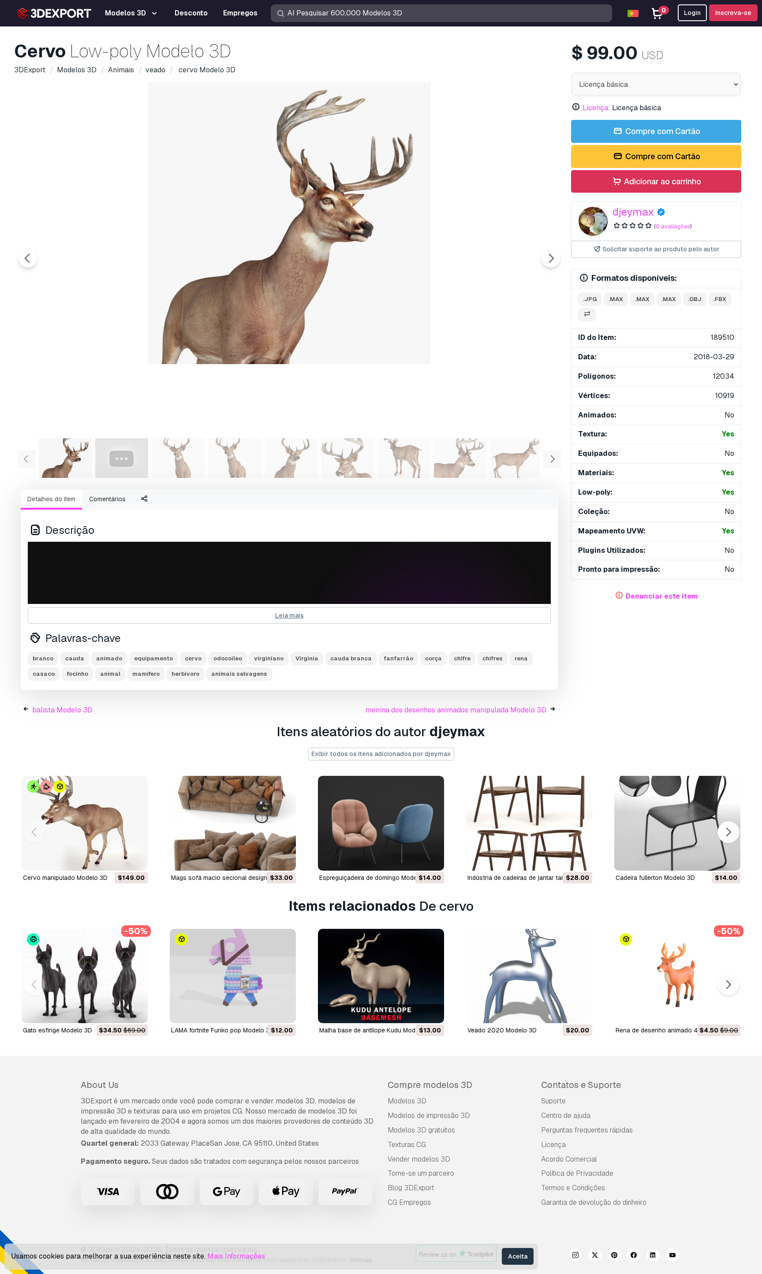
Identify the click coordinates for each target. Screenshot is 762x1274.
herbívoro (185, 674)
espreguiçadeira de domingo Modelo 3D (375, 878)
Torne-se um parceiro (421, 1173)
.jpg (590, 299)
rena (521, 658)
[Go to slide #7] (403, 458)
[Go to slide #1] (65, 458)
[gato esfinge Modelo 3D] (85, 976)
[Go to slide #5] (291, 458)
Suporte (553, 1101)
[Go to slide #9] (516, 458)
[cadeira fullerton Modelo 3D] (677, 823)
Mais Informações (236, 1256)
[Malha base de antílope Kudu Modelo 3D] (381, 976)
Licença (553, 1144)
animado (109, 658)
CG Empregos (409, 1202)
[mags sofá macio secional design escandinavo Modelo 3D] (233, 823)
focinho (77, 674)
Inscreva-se (733, 13)
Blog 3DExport (411, 1187)
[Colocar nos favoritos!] (135, 858)
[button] (728, 832)
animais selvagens (239, 674)
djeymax (633, 212)
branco (43, 658)
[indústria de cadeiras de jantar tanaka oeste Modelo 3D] (529, 823)
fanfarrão (398, 658)
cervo (193, 658)
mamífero (146, 674)
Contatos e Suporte (581, 1085)
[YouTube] (672, 1256)
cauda (74, 658)
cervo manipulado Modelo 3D (65, 878)
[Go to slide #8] (460, 458)
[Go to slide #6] (347, 458)
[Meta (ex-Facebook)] (633, 1256)
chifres (492, 658)
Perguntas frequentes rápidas (587, 1130)
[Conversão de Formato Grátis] (587, 315)
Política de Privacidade (577, 1173)
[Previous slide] (28, 258)
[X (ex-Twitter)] (595, 1256)
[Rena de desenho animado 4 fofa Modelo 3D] (677, 976)
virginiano (269, 658)
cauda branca (351, 658)
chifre (462, 658)
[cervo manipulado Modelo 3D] (85, 823)
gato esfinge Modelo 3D (57, 1030)
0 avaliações (673, 226)
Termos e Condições (573, 1187)
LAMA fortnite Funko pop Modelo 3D (222, 1030)
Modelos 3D (407, 1101)
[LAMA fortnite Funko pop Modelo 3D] (233, 976)
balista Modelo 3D (62, 710)
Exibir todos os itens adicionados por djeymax (381, 754)
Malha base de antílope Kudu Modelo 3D (376, 1030)
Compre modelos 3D (430, 1085)
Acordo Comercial (569, 1159)
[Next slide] (551, 258)
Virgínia (306, 658)
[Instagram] (575, 1256)
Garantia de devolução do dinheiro (593, 1202)
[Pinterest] (614, 1256)
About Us (100, 1085)
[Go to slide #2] (121, 458)
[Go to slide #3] (178, 458)
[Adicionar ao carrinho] (117, 858)
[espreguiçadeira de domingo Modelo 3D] (381, 823)
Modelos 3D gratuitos (421, 1130)
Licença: (596, 107)
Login (692, 13)
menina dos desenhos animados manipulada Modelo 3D (456, 710)
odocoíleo (227, 658)
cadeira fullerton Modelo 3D (655, 878)
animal (110, 674)
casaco (44, 674)
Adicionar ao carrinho (661, 181)
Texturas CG (407, 1144)
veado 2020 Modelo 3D (502, 1030)
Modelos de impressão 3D (429, 1115)
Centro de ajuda (565, 1115)
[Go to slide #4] (234, 458)
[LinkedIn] (653, 1256)
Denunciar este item (662, 596)
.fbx (719, 299)
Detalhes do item (51, 499)
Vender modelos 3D (419, 1159)
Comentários (107, 499)
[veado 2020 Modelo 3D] (529, 976)
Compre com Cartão (662, 131)
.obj (695, 299)
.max (616, 299)
